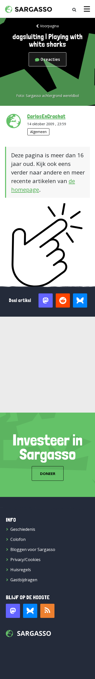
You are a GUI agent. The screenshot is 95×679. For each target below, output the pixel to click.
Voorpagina (49, 25)
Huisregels (20, 569)
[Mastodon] (13, 611)
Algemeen (38, 131)
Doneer (47, 473)
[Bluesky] (30, 611)
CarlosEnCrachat (46, 116)
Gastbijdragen (23, 580)
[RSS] (47, 611)
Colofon (18, 539)
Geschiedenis (22, 529)
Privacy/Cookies (25, 559)
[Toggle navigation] (87, 9)
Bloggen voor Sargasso (32, 549)
